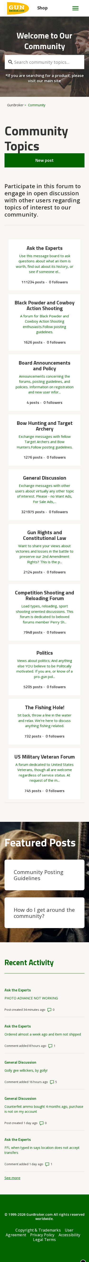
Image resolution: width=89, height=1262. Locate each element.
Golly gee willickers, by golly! (26, 1070)
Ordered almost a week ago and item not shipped (43, 1034)
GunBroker (15, 105)
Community (37, 105)
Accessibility (69, 1234)
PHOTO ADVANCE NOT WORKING (31, 998)
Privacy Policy (42, 1234)
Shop (42, 8)
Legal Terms (44, 1239)
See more (12, 1177)
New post (44, 160)
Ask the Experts (18, 990)
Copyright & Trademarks (38, 1230)
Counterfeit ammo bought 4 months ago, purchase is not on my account (44, 1109)
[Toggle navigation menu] (73, 8)
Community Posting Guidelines (38, 875)
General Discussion (20, 1062)
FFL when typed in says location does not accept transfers (42, 1150)
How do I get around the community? (44, 912)
